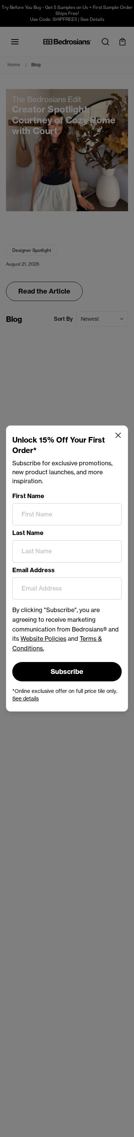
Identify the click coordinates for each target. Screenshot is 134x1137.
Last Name (28, 532)
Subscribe (67, 671)
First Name (28, 496)
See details (25, 698)
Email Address (33, 570)
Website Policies (43, 638)
